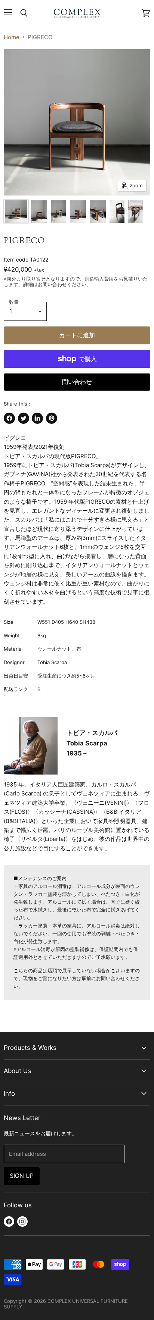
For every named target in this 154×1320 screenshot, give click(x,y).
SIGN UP (22, 1175)
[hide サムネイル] (16, 211)
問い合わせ (77, 381)
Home (11, 37)
